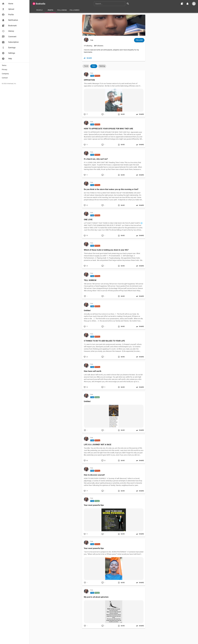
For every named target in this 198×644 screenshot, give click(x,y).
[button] (14, 3)
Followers (98, 46)
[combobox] (112, 3)
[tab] (39, 10)
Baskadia (40, 3)
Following (88, 46)
